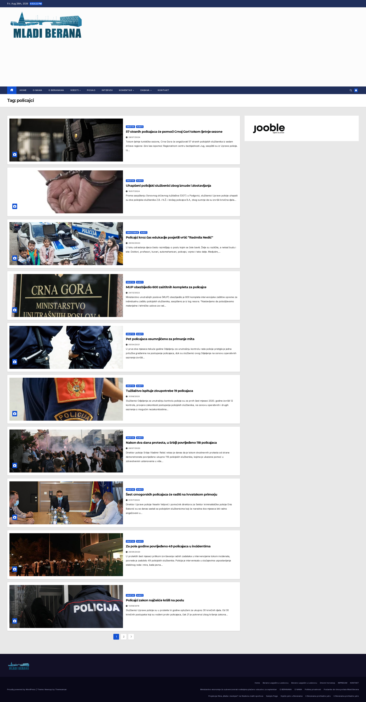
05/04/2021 (134, 344)
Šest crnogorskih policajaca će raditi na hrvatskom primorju (171, 494)
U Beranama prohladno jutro (318, 696)
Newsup (48, 689)
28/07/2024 (134, 137)
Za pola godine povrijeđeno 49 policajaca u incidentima (168, 546)
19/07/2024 (134, 191)
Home (23, 90)
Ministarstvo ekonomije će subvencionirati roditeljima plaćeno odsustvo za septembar (238, 689)
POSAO (91, 90)
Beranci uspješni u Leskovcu (276, 683)
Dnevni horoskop (327, 683)
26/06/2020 (134, 552)
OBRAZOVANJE (132, 232)
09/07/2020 (134, 448)
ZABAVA (145, 90)
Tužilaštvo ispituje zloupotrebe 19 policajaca (159, 391)
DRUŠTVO (130, 127)
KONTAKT (163, 90)
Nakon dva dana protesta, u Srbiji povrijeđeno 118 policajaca (171, 443)
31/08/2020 (134, 396)
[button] (351, 90)
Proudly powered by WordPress (21, 689)
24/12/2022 (134, 293)
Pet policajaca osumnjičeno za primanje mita (160, 339)
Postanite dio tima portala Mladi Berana (341, 689)
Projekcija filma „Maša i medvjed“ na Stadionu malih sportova (235, 696)
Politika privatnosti (313, 689)
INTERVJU (107, 90)
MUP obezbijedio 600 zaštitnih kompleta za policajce (166, 287)
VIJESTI (74, 90)
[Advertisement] (183, 61)
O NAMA (37, 90)
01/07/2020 (134, 500)
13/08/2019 (134, 606)
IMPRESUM (342, 683)
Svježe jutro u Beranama (292, 696)
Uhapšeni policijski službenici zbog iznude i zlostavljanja (168, 186)
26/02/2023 (134, 243)
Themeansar (60, 689)
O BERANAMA (56, 90)
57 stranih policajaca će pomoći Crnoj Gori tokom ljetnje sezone (174, 132)
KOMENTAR (126, 90)
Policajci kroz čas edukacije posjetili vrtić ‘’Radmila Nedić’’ (169, 237)
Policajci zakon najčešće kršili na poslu (155, 600)
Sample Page (272, 696)
